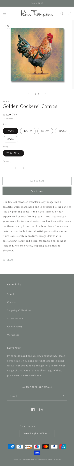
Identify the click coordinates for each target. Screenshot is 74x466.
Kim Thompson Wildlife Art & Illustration (33, 459)
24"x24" (63, 131)
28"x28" (10, 139)
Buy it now (37, 191)
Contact (11, 302)
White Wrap (13, 153)
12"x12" (10, 131)
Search (11, 294)
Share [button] (10, 259)
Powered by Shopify (54, 459)
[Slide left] (29, 94)
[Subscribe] (63, 396)
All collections (15, 318)
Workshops (13, 334)
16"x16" (28, 131)
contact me (13, 360)
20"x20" (45, 131)
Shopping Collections (19, 310)
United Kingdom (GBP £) (35, 433)
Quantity (7, 161)
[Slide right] (45, 94)
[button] (4, 13)
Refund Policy (14, 326)
